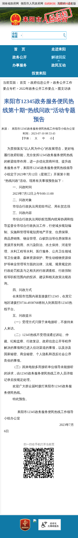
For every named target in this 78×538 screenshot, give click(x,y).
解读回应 (58, 57)
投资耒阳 (39, 73)
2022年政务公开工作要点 (36, 88)
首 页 (19, 49)
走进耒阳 (58, 49)
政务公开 (19, 57)
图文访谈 (64, 88)
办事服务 (19, 65)
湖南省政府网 (10, 3)
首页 (23, 82)
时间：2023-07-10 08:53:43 (39, 133)
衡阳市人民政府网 (32, 3)
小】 (52, 138)
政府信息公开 (40, 82)
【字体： (38, 138)
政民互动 (58, 65)
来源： (38, 128)
